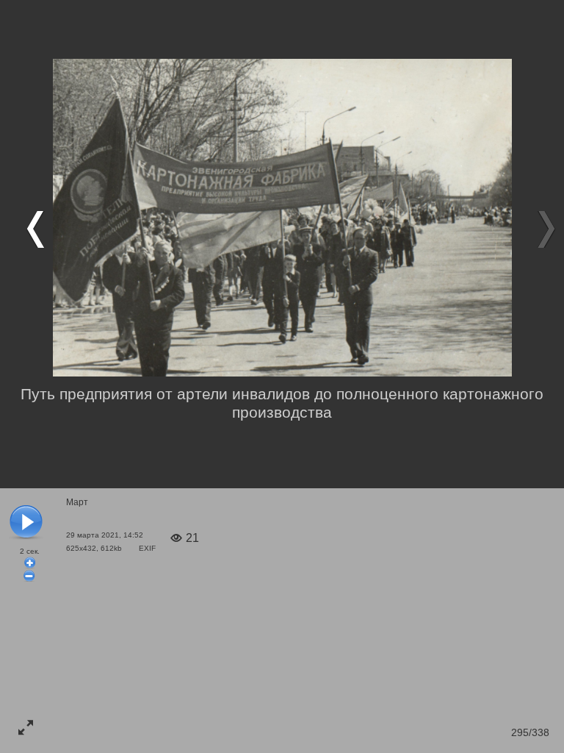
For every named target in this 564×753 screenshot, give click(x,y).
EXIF (147, 548)
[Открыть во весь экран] (26, 727)
